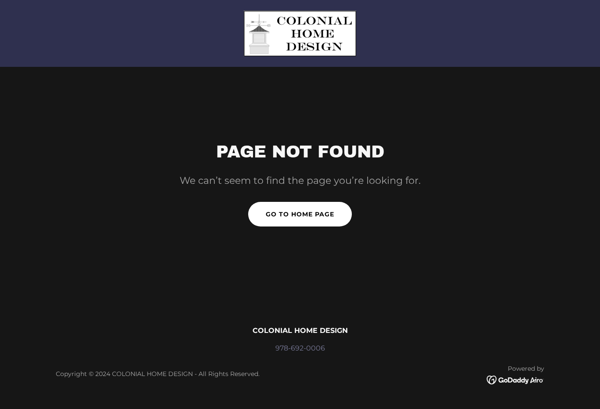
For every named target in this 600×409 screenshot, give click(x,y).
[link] (300, 33)
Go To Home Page (300, 214)
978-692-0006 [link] (300, 348)
